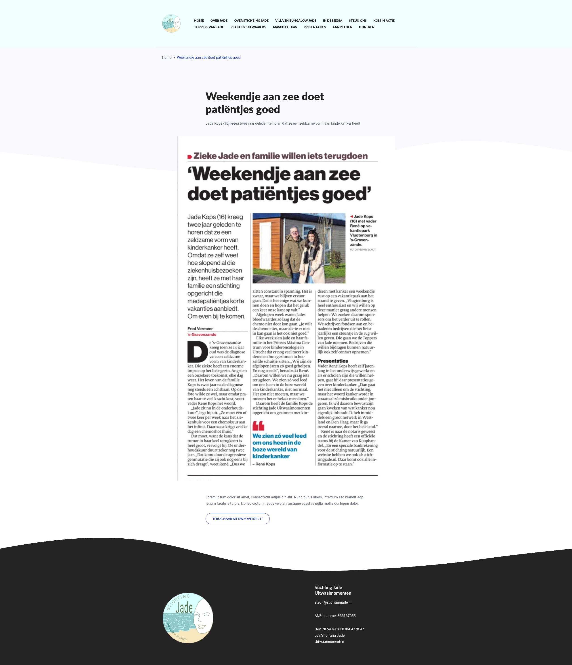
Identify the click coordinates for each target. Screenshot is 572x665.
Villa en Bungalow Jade (295, 20)
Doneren (366, 27)
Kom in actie (384, 20)
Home (199, 20)
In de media (332, 20)
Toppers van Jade (209, 27)
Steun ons (358, 20)
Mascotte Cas (285, 27)
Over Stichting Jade (251, 20)
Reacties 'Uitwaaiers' (248, 27)
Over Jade (218, 20)
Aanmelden (342, 27)
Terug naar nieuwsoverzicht (237, 519)
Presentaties (315, 27)
